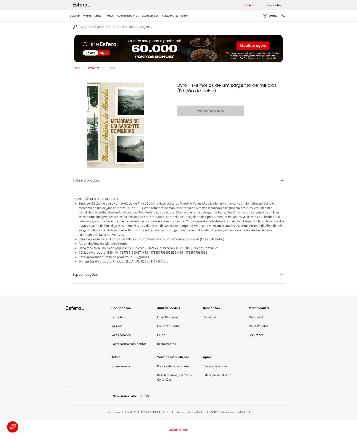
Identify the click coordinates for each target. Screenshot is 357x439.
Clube (161, 335)
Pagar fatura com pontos (129, 344)
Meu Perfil (256, 317)
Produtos (93, 68)
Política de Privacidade (173, 366)
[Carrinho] (283, 16)
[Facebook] (141, 396)
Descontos (274, 5)
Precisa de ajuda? (215, 366)
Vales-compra (121, 335)
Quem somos (120, 366)
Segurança (256, 335)
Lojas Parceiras (167, 317)
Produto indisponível (210, 110)
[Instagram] (147, 396)
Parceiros (209, 317)
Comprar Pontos (169, 326)
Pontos (249, 5)
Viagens (116, 326)
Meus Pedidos (258, 326)
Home (76, 68)
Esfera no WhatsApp (217, 375)
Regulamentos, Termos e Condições (174, 377)
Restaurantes (166, 344)
